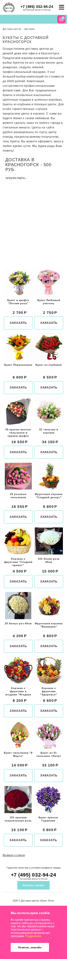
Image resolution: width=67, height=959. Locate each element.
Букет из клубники (49, 364)
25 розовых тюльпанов (18, 496)
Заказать (18, 323)
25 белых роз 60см (18, 623)
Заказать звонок (33, 885)
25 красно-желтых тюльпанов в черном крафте (18, 432)
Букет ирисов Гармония (48, 819)
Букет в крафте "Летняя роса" (18, 302)
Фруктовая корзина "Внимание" (49, 625)
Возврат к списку (14, 855)
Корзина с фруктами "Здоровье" (48, 691)
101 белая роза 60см (48, 560)
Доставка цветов (30, 900)
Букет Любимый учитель (48, 302)
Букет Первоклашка (18, 364)
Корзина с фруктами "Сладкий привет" (18, 562)
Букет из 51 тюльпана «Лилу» (48, 754)
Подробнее (33, 936)
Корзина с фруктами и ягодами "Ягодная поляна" (18, 692)
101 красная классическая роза (18, 819)
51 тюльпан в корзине (48, 431)
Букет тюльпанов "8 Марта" (18, 754)
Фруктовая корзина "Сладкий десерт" (49, 496)
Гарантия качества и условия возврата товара (34, 867)
